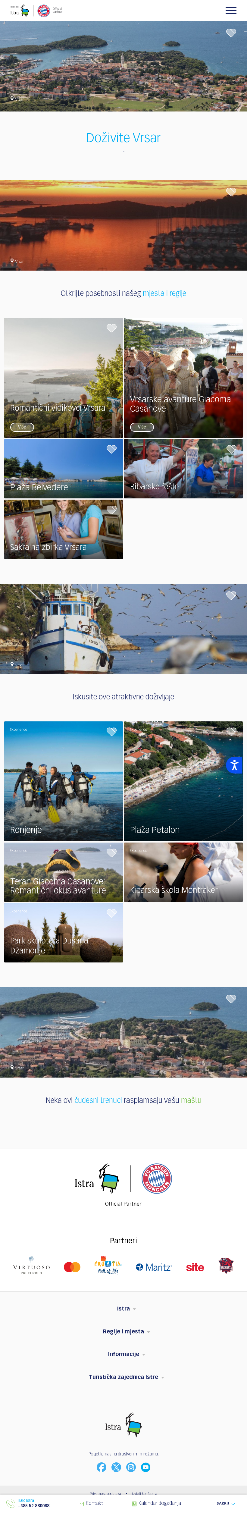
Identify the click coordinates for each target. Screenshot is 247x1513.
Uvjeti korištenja (144, 1494)
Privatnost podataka (105, 1494)
